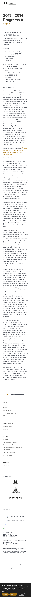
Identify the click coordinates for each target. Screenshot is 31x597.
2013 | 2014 (6, 24)
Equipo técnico (7, 410)
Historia (5, 405)
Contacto (6, 465)
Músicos (5, 407)
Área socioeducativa (9, 413)
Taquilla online (7, 426)
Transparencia (7, 455)
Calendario (6, 429)
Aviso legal (6, 439)
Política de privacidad (10, 442)
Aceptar (5, 594)
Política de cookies (9, 445)
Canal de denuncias (9, 452)
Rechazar (13, 594)
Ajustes (21, 594)
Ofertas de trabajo (9, 416)
